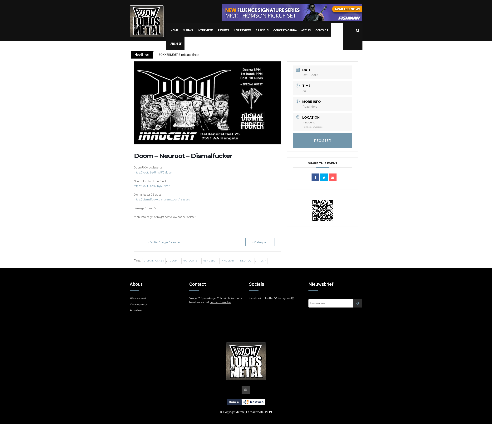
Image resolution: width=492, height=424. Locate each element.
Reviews (223, 30)
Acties (306, 30)
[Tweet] (324, 177)
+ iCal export (260, 242)
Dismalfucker (154, 260)
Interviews (206, 30)
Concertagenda (285, 30)
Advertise (136, 310)
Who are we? (138, 298)
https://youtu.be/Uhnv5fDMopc (153, 172)
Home (174, 30)
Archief (176, 43)
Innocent (228, 260)
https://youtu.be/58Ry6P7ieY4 (152, 186)
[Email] (333, 177)
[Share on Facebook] (315, 177)
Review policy (138, 304)
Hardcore (190, 260)
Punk (262, 260)
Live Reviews (242, 30)
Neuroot (246, 260)
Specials (262, 30)
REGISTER (322, 140)
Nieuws (188, 30)
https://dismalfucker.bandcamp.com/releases (162, 199)
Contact (321, 30)
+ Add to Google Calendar (164, 242)
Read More (310, 106)
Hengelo (209, 260)
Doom (173, 260)
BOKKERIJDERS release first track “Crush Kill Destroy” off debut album (206, 55)
